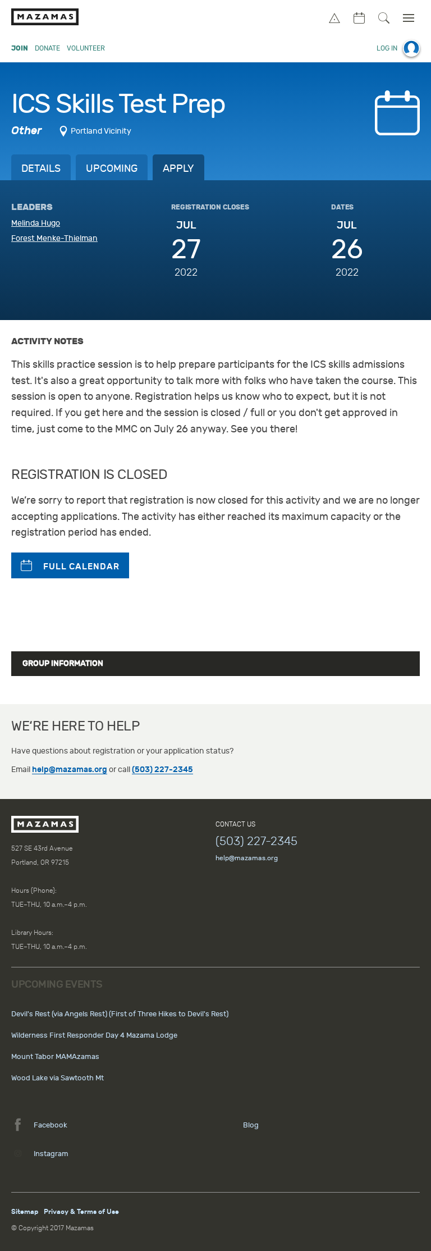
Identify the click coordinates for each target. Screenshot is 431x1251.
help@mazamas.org (69, 769)
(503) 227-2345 (162, 769)
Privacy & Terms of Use (81, 1212)
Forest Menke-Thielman (54, 238)
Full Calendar (81, 566)
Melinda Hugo (35, 223)
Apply (178, 169)
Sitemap (24, 1212)
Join (19, 48)
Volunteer (86, 48)
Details (41, 169)
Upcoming (111, 169)
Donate (47, 48)
